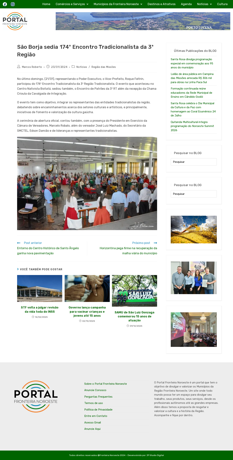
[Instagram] (13, 4)
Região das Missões (104, 67)
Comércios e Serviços (70, 4)
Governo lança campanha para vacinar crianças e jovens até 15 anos (87, 311)
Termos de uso (93, 403)
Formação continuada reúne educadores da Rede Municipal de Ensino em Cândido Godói (191, 92)
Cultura (222, 4)
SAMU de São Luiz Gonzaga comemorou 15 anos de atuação (134, 316)
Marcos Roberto (32, 67)
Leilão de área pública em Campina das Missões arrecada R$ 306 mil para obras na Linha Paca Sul (192, 78)
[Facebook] (5, 4)
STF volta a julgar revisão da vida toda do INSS (39, 309)
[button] (72, 4)
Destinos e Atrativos (161, 4)
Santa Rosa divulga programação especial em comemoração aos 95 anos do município (192, 63)
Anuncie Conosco (95, 390)
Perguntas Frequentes (98, 396)
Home (46, 4)
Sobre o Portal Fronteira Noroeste (105, 383)
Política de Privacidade (98, 409)
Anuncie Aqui (92, 429)
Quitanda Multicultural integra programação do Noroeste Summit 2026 (192, 126)
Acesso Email (92, 422)
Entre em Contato (95, 416)
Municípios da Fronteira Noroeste (116, 4)
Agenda (186, 4)
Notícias (202, 4)
